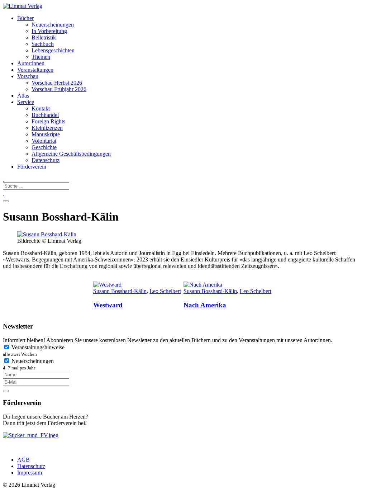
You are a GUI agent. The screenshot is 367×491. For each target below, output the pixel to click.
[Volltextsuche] (3, 179)
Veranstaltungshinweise (34, 350)
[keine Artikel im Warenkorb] (3, 193)
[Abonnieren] (6, 391)
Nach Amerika (205, 305)
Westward (108, 305)
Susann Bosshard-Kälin (120, 291)
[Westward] (138, 285)
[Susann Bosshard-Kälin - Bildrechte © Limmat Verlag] (46, 234)
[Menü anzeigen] (6, 201)
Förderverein (31, 167)
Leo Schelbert (165, 291)
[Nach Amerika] (228, 285)
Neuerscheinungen (28, 364)
